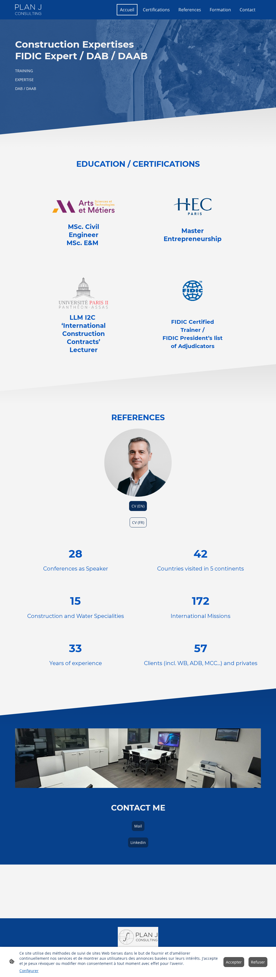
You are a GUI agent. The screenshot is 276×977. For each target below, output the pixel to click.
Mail (138, 826)
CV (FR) (138, 522)
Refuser (258, 962)
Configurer (29, 970)
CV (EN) (138, 506)
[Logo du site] (28, 9)
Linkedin (138, 842)
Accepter (234, 962)
